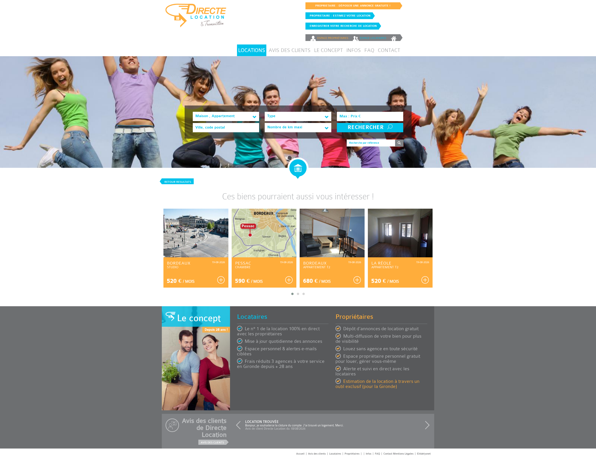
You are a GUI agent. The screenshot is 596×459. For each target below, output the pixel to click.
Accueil (300, 453)
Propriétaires (352, 453)
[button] (239, 425)
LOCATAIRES (373, 38)
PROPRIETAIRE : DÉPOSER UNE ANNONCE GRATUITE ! (352, 5)
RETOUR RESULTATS (177, 182)
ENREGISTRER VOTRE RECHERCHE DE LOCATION (342, 25)
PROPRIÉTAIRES (332, 38)
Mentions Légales (403, 453)
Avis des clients (290, 50)
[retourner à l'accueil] (394, 37)
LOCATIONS (251, 50)
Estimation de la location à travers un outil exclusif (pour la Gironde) (377, 384)
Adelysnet (425, 453)
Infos (353, 50)
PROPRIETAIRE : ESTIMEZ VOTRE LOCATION (339, 15)
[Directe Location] (196, 17)
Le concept (328, 50)
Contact (389, 50)
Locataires (335, 453)
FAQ (369, 50)
